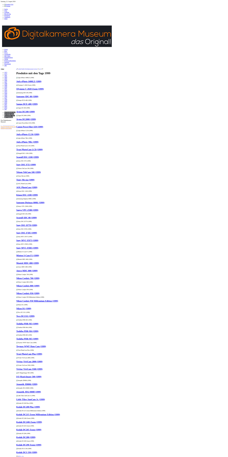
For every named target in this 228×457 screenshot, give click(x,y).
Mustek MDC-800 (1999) (27, 263)
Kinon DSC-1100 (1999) (27, 195)
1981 (5, 75)
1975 (5, 74)
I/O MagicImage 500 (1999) (28, 376)
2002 (5, 106)
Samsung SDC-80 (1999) (27, 96)
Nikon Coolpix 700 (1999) (27, 278)
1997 (5, 98)
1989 (5, 85)
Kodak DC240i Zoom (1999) (29, 422)
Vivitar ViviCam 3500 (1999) (29, 369)
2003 (5, 108)
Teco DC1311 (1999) (25, 316)
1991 (5, 88)
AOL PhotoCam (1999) (26, 187)
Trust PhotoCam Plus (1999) (29, 354)
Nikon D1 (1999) (23, 308)
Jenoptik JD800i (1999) (26, 384)
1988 (5, 83)
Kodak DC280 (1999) (25, 437)
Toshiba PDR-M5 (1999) (27, 339)
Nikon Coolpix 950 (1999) (27, 293)
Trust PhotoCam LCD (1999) (29, 149)
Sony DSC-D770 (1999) (26, 225)
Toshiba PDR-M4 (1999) (27, 331)
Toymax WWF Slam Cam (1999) (31, 346)
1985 (5, 79)
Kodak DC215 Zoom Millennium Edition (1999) (38, 414)
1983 (5, 77)
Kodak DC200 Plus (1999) (28, 407)
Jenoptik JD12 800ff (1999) (28, 392)
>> (23, 456)
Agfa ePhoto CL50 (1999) (27, 134)
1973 (5, 72)
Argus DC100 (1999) (25, 112)
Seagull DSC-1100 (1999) (27, 157)
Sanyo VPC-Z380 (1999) (27, 210)
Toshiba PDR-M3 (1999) (27, 324)
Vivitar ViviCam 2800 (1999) (29, 361)
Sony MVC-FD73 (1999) (27, 240)
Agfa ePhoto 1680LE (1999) (28, 81)
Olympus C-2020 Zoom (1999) (30, 89)
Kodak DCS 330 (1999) (26, 452)
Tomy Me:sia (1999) (25, 180)
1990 (5, 87)
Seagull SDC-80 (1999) (26, 217)
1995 (5, 95)
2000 (5, 103)
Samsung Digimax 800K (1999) (30, 202)
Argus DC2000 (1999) (26, 119)
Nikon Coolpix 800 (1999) (27, 286)
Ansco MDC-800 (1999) (27, 271)
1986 (5, 80)
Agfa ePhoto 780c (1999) (27, 142)
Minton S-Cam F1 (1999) (27, 255)
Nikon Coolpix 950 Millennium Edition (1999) (37, 301)
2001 (5, 104)
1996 (5, 96)
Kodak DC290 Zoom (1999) (28, 445)
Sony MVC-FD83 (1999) (27, 248)
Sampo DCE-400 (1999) (27, 104)
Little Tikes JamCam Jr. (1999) (30, 399)
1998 (5, 100)
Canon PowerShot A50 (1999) (29, 127)
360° (5, 109)
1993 (5, 91)
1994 (5, 93)
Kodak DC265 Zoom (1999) (28, 430)
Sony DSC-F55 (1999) (26, 164)
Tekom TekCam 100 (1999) (28, 172)
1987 (5, 82)
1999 (5, 101)
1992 (5, 90)
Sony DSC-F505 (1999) (26, 233)
